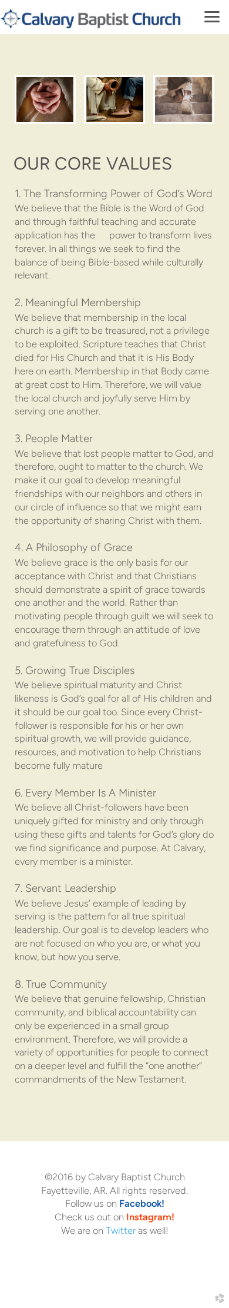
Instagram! (150, 1217)
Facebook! (141, 1203)
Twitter (121, 1230)
